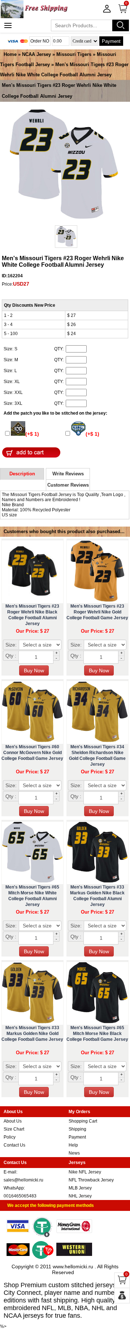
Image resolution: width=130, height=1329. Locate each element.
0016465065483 (20, 1196)
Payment (111, 41)
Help (73, 1145)
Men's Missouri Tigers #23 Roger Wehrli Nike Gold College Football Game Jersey (97, 612)
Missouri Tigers (73, 54)
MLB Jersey (80, 1188)
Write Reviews (68, 473)
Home (10, 54)
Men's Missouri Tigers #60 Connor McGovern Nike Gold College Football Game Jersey (32, 752)
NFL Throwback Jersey (91, 1180)
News (74, 1153)
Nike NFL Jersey (85, 1172)
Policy (10, 1137)
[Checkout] (122, 1295)
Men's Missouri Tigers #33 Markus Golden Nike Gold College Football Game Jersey (32, 1033)
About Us (13, 1121)
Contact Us (14, 1145)
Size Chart (14, 1129)
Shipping (77, 1129)
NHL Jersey (80, 1196)
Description (22, 473)
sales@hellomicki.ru (23, 1180)
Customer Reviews (68, 485)
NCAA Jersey (36, 54)
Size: (11, 645)
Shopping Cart (83, 1121)
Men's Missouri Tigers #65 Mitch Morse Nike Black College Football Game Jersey (97, 1033)
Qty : (10, 656)
